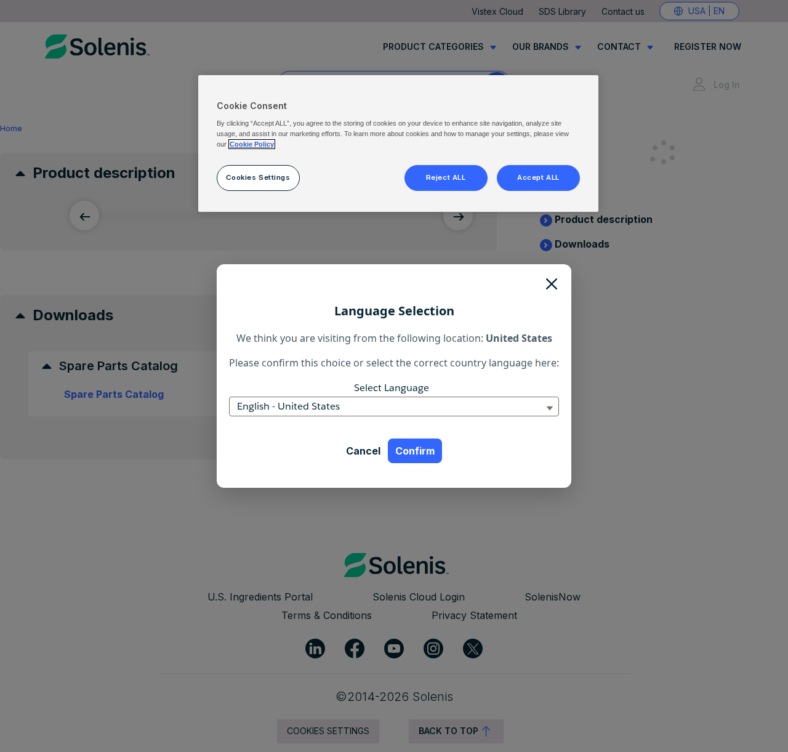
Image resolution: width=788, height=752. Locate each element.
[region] (398, 143)
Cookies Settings (258, 177)
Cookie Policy (252, 144)
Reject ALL (446, 177)
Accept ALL (538, 177)
